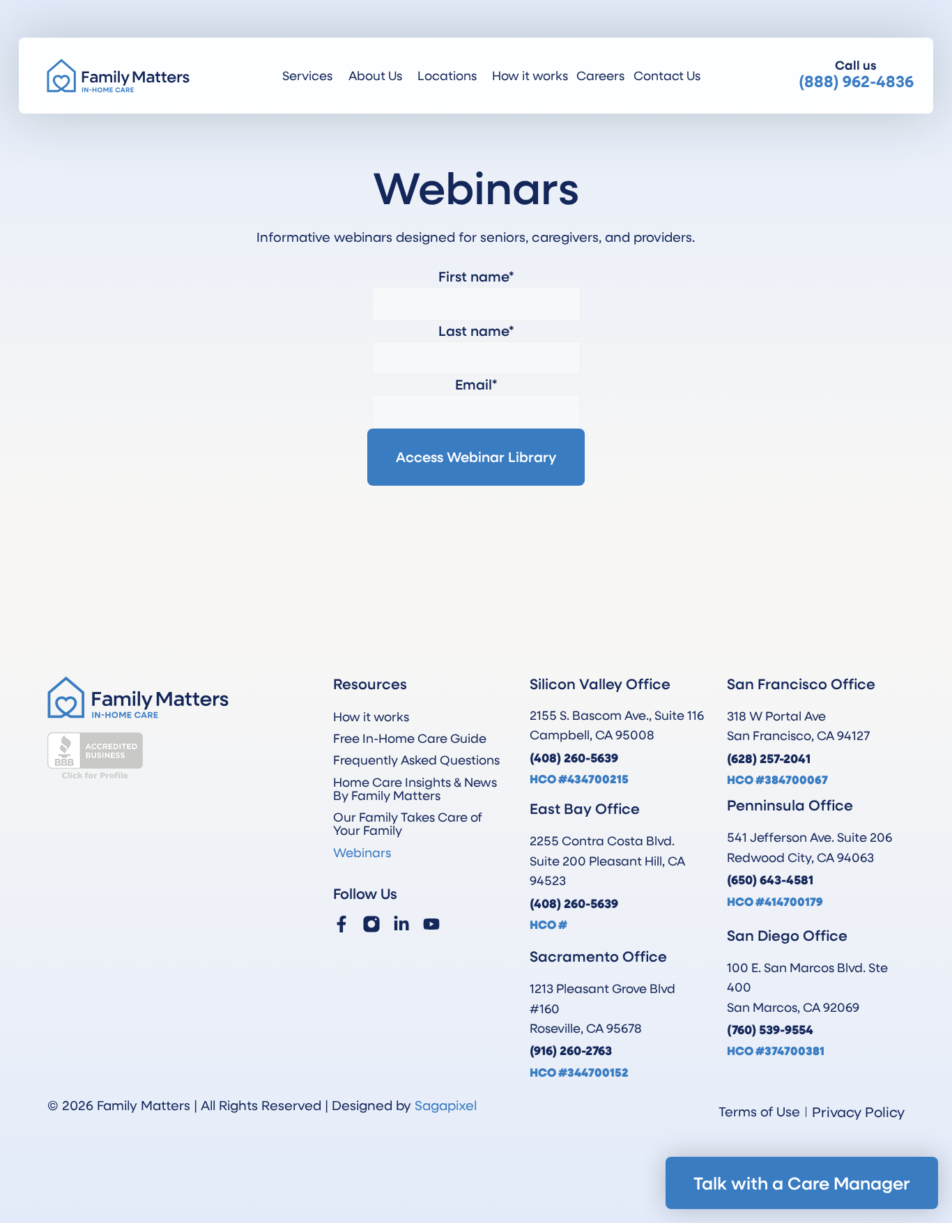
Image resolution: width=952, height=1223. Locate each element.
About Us (375, 75)
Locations (447, 75)
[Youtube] (431, 924)
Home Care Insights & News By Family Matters (415, 788)
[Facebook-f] (341, 924)
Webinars (362, 852)
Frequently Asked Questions (416, 759)
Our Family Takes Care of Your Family (407, 823)
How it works (530, 75)
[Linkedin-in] (401, 924)
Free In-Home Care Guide (409, 738)
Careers (600, 75)
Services (307, 75)
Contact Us (667, 75)
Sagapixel (446, 1105)
